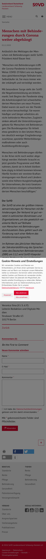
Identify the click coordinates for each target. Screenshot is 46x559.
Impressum (29, 288)
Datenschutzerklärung (10, 288)
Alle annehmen (21, 297)
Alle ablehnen (21, 293)
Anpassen (7, 295)
